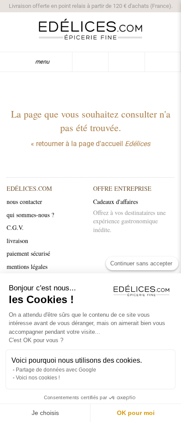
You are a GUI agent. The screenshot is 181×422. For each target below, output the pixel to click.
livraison (17, 240)
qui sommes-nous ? (30, 215)
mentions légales (27, 266)
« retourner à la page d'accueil (90, 143)
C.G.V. (15, 227)
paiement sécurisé (28, 253)
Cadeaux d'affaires (115, 201)
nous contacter (24, 201)
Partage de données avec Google (56, 370)
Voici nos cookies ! (38, 378)
